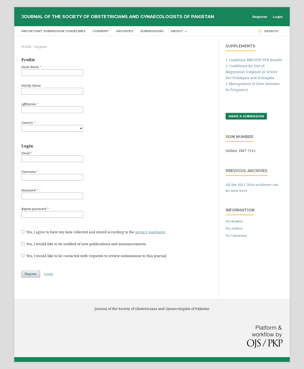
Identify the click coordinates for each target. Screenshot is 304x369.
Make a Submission (246, 116)
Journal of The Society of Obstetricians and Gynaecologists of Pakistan (117, 16)
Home (26, 47)
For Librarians (236, 235)
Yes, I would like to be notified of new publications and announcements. (85, 244)
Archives (124, 31)
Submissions (152, 31)
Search (270, 31)
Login (278, 17)
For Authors (234, 228)
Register (259, 17)
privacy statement (150, 232)
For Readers (234, 221)
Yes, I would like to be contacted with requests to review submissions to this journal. (96, 256)
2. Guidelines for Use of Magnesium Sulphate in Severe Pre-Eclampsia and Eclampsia (252, 72)
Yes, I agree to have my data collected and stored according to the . (95, 232)
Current (101, 31)
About (177, 31)
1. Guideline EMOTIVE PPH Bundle (254, 60)
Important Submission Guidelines (53, 31)
